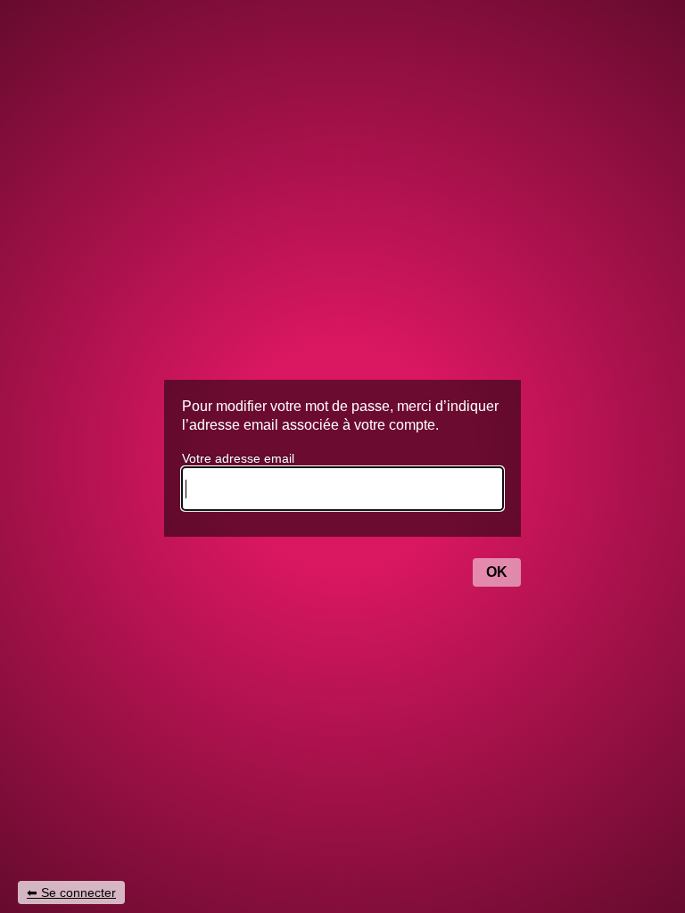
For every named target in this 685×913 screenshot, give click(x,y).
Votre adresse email (238, 458)
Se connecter (78, 892)
